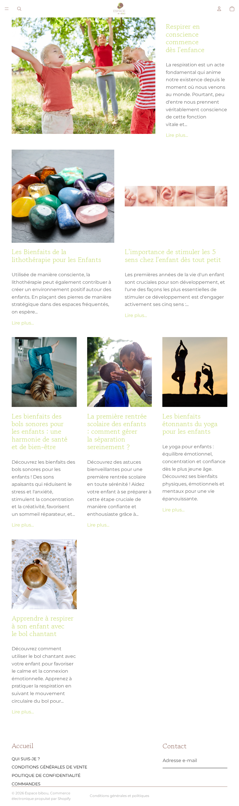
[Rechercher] (19, 8)
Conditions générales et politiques (119, 795)
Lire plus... (177, 135)
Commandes (26, 783)
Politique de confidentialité (46, 775)
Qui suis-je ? (26, 758)
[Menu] (6, 8)
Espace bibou (36, 793)
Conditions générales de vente (49, 767)
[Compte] (219, 8)
